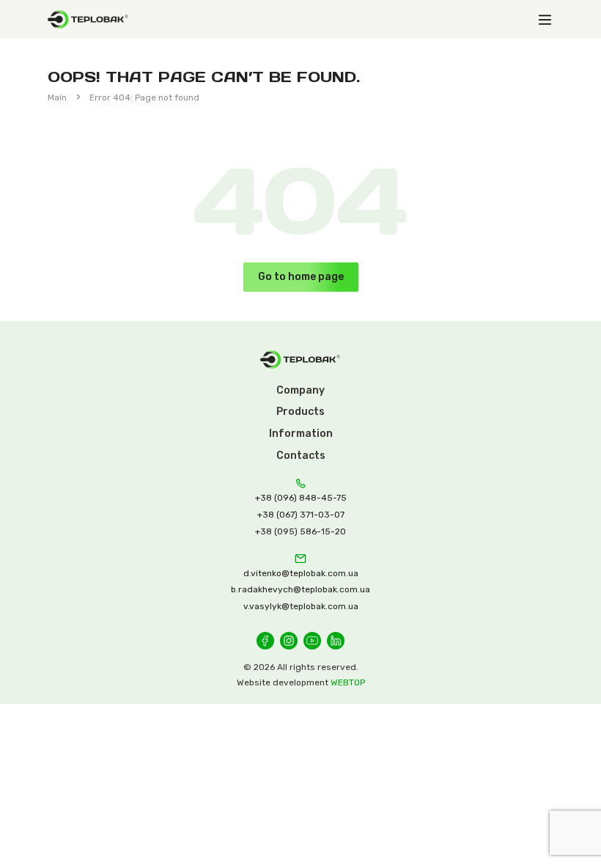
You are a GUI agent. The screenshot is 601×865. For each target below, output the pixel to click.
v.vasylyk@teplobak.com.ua (300, 606)
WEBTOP (348, 682)
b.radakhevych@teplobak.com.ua (300, 589)
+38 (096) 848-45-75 (301, 498)
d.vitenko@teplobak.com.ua (300, 573)
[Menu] (544, 20)
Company (300, 390)
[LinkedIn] (335, 640)
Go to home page (301, 276)
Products (300, 411)
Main (57, 97)
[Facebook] (265, 640)
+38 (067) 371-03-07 (300, 514)
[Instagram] (289, 640)
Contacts (300, 455)
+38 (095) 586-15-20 (300, 531)
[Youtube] (312, 640)
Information (301, 433)
